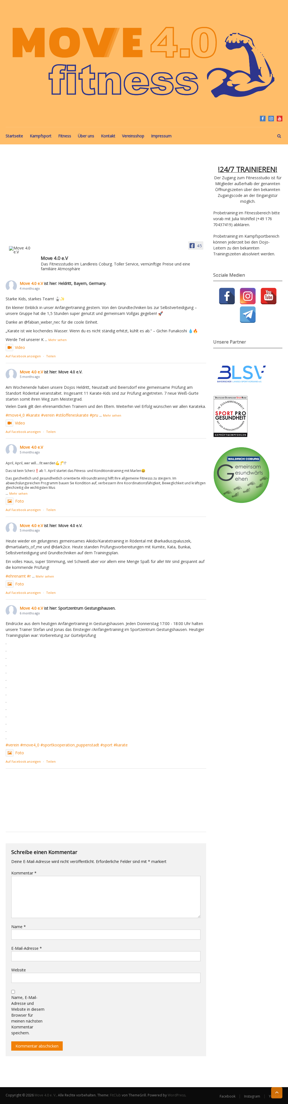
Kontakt (108, 135)
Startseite (14, 135)
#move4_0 (15, 415)
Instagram (271, 118)
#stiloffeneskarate (72, 415)
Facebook (263, 118)
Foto (19, 501)
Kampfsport (40, 135)
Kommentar (24, 873)
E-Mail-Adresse (26, 948)
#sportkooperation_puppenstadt (69, 745)
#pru (94, 415)
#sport (106, 745)
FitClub (115, 1095)
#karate (33, 415)
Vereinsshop (133, 135)
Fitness (64, 135)
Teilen (51, 356)
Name (18, 926)
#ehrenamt (16, 576)
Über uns (86, 135)
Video (20, 347)
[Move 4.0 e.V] (22, 250)
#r (29, 576)
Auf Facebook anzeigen (23, 356)
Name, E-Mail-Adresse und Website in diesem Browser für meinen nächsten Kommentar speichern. (27, 1015)
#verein (48, 415)
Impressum (161, 135)
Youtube (279, 118)
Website (18, 970)
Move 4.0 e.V (31, 283)
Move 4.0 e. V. (45, 1095)
